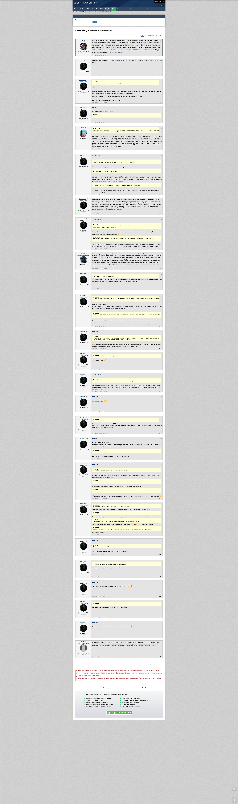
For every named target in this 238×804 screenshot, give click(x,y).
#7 (160, 214)
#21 (160, 576)
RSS (163, 5)
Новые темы (120, 9)
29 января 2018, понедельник (99, 596)
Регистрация (157, 1)
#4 (160, 122)
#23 (160, 617)
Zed (82, 40)
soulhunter (82, 107)
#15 (160, 411)
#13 (160, 369)
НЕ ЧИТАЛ (94, 9)
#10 (160, 288)
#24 (160, 637)
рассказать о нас (82, 5)
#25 (160, 656)
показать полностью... (118, 52)
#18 (160, 498)
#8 (160, 248)
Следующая (151, 35)
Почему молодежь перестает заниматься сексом (102, 11)
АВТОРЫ (88, 9)
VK (156, 5)
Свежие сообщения (129, 9)
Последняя (158, 35)
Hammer (83, 253)
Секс (86, 11)
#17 (160, 458)
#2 (160, 75)
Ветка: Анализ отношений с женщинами (145, 9)
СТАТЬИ (82, 9)
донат (149, 5)
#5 (160, 148)
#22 (160, 596)
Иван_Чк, (95, 331)
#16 (160, 433)
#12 (160, 348)
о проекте (76, 5)
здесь (98, 675)
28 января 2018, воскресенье (99, 55)
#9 (160, 268)
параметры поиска (79, 24)
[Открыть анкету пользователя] (83, 50)
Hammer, (95, 438)
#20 (160, 554)
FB (153, 5)
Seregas (82, 60)
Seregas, (95, 107)
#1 (160, 55)
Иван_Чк (82, 273)
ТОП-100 (107, 9)
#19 (160, 534)
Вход (163, 1)
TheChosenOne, (97, 155)
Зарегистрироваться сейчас (118, 712)
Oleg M (82, 642)
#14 (160, 391)
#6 (160, 194)
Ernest (82, 127)
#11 (160, 326)
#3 (160, 102)
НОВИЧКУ (101, 9)
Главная (75, 11)
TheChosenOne (82, 80)
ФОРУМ (113, 9)
